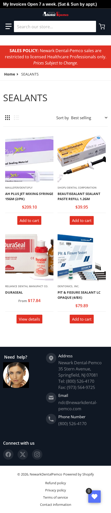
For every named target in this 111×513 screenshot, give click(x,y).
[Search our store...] (90, 26)
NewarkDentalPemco (46, 474)
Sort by (62, 117)
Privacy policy (55, 490)
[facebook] (8, 454)
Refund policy (55, 483)
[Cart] (102, 26)
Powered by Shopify (78, 474)
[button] (8, 26)
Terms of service (55, 497)
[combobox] (55, 26)
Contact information (55, 504)
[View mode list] (16, 117)
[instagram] (37, 454)
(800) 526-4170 (72, 423)
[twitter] (23, 454)
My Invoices (14, 4)
